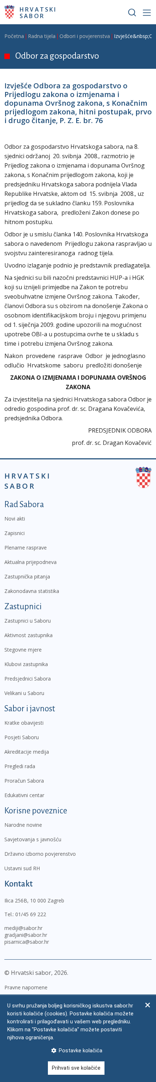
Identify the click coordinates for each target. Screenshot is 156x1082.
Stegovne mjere (23, 649)
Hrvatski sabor (38, 12)
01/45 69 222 (30, 914)
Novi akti (14, 518)
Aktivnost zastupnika (28, 635)
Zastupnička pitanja (27, 576)
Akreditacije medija (26, 751)
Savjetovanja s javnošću (32, 839)
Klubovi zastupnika (26, 664)
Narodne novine (23, 824)
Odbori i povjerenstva (84, 36)
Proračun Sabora (24, 780)
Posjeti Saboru (21, 737)
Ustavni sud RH (22, 868)
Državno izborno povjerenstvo (40, 853)
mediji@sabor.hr (23, 928)
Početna (14, 36)
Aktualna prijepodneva (30, 562)
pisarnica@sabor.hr (26, 941)
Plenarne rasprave (25, 547)
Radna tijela (42, 36)
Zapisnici (14, 533)
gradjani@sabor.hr (25, 934)
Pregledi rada (19, 766)
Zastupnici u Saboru (27, 620)
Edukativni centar (24, 795)
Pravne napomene (26, 987)
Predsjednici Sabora (27, 678)
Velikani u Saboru (24, 693)
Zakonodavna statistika (31, 591)
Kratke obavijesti (24, 722)
